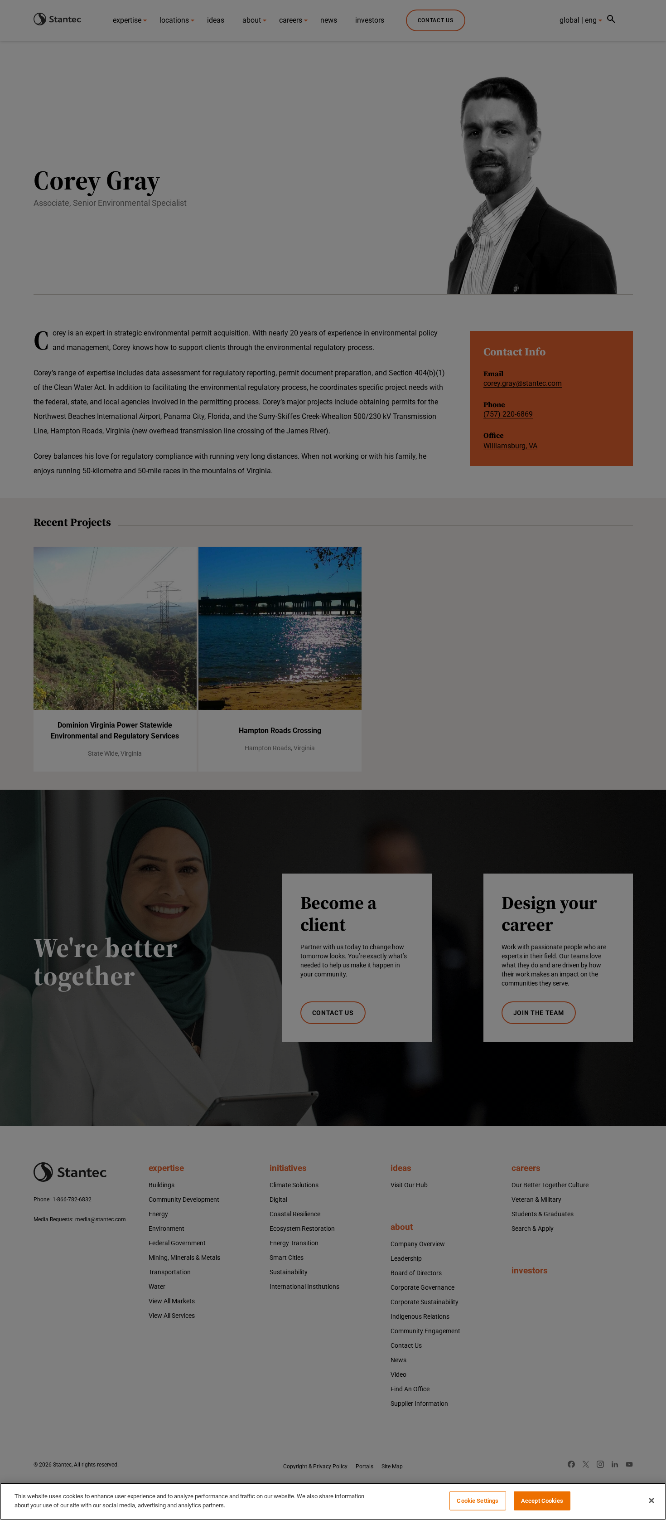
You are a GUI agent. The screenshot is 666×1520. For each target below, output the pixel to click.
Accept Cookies (542, 1500)
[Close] (651, 1500)
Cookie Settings (477, 1500)
